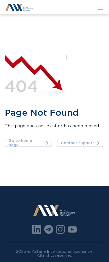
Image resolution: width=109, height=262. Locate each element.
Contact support (77, 142)
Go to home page (20, 143)
